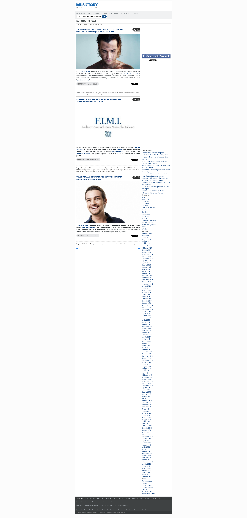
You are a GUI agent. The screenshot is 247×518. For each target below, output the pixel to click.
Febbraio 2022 (147, 233)
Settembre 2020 (147, 259)
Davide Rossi (94, 92)
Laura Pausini (104, 170)
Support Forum (147, 487)
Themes (145, 489)
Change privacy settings (121, 505)
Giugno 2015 (146, 392)
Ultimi (120, 502)
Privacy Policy (79, 505)
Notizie (104, 14)
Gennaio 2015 (147, 403)
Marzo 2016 (146, 373)
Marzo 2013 (146, 449)
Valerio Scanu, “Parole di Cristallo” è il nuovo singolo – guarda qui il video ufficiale (99, 30)
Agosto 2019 (146, 286)
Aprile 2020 (146, 269)
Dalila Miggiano (85, 92)
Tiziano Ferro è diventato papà (153, 153)
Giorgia (93, 170)
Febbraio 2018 (147, 324)
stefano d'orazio (148, 223)
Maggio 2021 (146, 242)
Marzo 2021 (146, 246)
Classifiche (145, 203)
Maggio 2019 (146, 292)
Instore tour (146, 214)
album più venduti (86, 168)
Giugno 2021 (146, 239)
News (136, 14)
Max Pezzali (127, 170)
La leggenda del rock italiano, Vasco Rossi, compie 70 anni (154, 162)
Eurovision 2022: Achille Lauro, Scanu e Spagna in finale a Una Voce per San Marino (156, 157)
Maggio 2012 (146, 470)
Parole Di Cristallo (131, 73)
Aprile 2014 (146, 422)
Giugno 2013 (146, 443)
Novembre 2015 (147, 381)
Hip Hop (145, 212)
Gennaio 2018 (147, 326)
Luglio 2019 (146, 288)
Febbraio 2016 (147, 375)
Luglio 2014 (146, 415)
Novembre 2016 (147, 356)
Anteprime (145, 199)
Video (144, 227)
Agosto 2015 (146, 388)
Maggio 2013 (146, 445)
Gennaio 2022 (147, 235)
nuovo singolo (113, 92)
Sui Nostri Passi (133, 92)
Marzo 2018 (146, 322)
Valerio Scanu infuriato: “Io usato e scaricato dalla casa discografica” (99, 178)
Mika (133, 170)
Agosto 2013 (146, 439)
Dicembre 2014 (147, 405)
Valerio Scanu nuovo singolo (128, 244)
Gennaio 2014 (147, 428)
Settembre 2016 (147, 360)
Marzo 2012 (146, 475)
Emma (135, 168)
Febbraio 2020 (147, 273)
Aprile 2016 (146, 371)
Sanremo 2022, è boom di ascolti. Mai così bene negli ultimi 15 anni (155, 179)
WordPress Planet (148, 494)
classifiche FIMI (125, 168)
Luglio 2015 (146, 390)
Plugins (144, 483)
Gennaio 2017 (147, 352)
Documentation (147, 481)
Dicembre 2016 (147, 354)
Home (79, 25)
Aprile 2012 (146, 472)
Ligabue (111, 170)
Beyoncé (107, 168)
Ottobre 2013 (146, 434)
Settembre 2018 (147, 309)
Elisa (131, 168)
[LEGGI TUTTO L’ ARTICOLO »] (108, 81)
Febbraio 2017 (147, 350)
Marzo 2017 (146, 347)
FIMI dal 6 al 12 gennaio (83, 170)
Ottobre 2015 (146, 383)
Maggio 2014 (146, 419)
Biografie (97, 502)
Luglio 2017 (146, 339)
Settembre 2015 (147, 386)
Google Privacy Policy (107, 505)
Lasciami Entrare (83, 80)
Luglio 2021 (146, 237)
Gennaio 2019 (147, 301)
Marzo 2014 (146, 424)
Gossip (144, 210)
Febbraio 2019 (147, 299)
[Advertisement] (156, 40)
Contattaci (81, 14)
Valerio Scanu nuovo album (111, 244)
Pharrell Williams (90, 172)
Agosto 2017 (146, 337)
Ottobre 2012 (146, 460)
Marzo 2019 (146, 297)
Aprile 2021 (146, 244)
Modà (137, 170)
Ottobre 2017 (146, 333)
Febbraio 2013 (147, 451)
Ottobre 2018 (146, 307)
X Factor (144, 229)
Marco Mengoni (119, 170)
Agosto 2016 (146, 362)
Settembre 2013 (147, 436)
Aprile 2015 (146, 396)
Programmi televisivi (149, 220)
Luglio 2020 (146, 263)
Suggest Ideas (147, 485)
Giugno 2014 (146, 417)
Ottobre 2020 (146, 256)
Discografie (83, 502)
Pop (110, 14)
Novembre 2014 (147, 407)
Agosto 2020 (146, 261)
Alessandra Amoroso (98, 168)
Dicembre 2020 (147, 252)
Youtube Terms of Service (92, 505)
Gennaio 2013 (147, 453)
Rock (90, 14)
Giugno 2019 (146, 290)
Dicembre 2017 (147, 328)
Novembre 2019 (147, 280)
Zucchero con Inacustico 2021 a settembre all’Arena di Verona (153, 192)
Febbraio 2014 (147, 426)
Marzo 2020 (146, 271)
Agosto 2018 (146, 311)
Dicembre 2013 (147, 430)
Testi (77, 502)
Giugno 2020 (146, 265)
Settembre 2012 (147, 462)
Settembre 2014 (147, 411)
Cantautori (145, 201)
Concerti (145, 206)
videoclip (99, 94)
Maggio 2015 (146, 394)
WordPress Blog (147, 491)
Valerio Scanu (85, 71)
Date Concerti (105, 502)
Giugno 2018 (146, 316)
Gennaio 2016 (147, 377)
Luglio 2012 (146, 466)
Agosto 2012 (146, 464)
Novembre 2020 (147, 254)
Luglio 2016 (146, 364)
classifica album (115, 168)
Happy (119, 149)
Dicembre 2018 (147, 303)
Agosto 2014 (146, 413)
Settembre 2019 (147, 284)
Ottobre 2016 (146, 358)
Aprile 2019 (146, 295)
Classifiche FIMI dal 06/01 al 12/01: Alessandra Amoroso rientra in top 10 (98, 100)
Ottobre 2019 (146, 282)
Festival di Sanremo (149, 208)
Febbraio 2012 (147, 477)
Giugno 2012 (146, 468)
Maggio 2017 (146, 343)
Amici (96, 14)
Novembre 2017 (147, 331)
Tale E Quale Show (81, 94)
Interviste (145, 216)
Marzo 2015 (146, 398)
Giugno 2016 (146, 367)
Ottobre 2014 (146, 409)
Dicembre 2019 (147, 278)
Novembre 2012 (147, 458)
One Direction (80, 172)
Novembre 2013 (147, 432)
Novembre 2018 (147, 305)
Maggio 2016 (146, 369)
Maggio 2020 (146, 267)
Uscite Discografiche (123, 14)
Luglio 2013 (146, 441)
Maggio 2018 (146, 318)
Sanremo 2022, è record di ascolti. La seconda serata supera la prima (155, 175)
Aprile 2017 (146, 345)
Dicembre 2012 (147, 455)
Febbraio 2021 (147, 248)
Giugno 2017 (146, 341)
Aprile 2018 (146, 320)
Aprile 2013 (146, 447)
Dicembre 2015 (147, 379)
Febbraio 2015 (147, 400)
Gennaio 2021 (147, 250)
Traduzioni (114, 502)
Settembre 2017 (147, 335)
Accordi (91, 502)
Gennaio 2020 (147, 275)
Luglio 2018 (146, 314)
